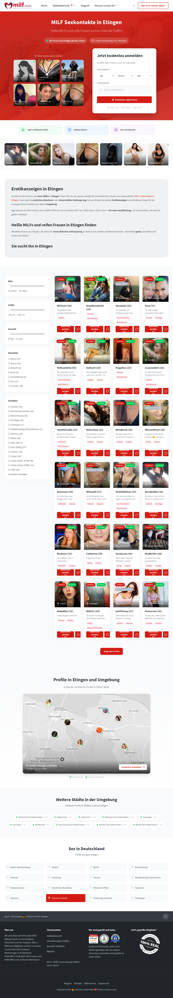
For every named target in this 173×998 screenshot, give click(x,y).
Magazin (85, 5)
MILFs (44, 5)
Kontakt (78, 983)
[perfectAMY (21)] (80, 742)
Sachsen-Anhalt (33, 916)
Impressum (103, 983)
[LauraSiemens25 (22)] (118, 718)
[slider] (9, 286)
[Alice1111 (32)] (99, 730)
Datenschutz (90, 983)
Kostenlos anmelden (131, 767)
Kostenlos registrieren (126, 99)
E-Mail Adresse (103, 83)
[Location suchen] (134, 6)
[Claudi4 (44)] (67, 722)
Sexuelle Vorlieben (56, 946)
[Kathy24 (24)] (48, 702)
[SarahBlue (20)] (54, 734)
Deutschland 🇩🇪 (18, 916)
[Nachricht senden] (78, 329)
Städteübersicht (54, 935)
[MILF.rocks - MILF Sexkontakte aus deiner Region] (18, 5)
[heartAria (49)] (105, 710)
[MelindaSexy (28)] (124, 746)
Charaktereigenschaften (58, 940)
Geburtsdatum (103, 69)
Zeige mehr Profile (111, 651)
